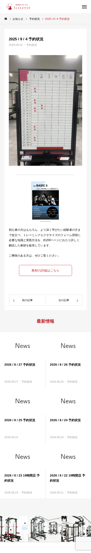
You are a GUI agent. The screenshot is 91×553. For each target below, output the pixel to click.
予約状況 (31, 45)
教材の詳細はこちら (45, 270)
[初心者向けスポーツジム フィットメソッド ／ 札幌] (17, 6)
